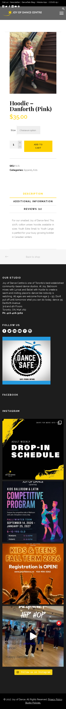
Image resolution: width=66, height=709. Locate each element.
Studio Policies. (33, 703)
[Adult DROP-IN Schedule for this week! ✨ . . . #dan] (33, 449)
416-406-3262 (15, 313)
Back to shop (33, 257)
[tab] (33, 194)
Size (13, 130)
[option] (33, 63)
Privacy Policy (55, 699)
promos (29, 643)
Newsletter (15, 2)
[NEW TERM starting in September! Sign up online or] (33, 574)
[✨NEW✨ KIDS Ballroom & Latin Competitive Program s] (33, 511)
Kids (35, 170)
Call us (5, 2)
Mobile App (42, 2)
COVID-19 (53, 2)
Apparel (28, 170)
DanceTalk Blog (28, 2)
